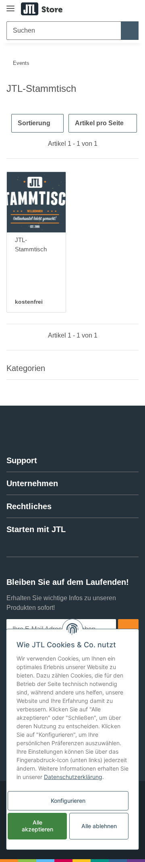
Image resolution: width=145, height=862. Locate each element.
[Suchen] (130, 30)
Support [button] (21, 460)
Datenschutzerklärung (73, 776)
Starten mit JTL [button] (36, 529)
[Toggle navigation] (10, 5)
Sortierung (34, 123)
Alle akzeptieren (37, 826)
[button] (107, 9)
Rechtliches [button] (29, 506)
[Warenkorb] (132, 9)
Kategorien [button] (25, 368)
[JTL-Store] (41, 9)
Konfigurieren (68, 800)
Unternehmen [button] (32, 483)
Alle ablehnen (99, 826)
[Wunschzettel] (119, 9)
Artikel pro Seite (99, 123)
